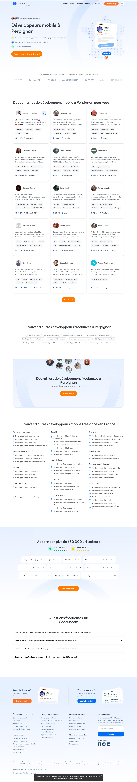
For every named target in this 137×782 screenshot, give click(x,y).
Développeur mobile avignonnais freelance (107, 468)
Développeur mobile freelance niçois (105, 474)
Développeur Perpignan (51, 335)
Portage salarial (18, 749)
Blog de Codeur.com (20, 726)
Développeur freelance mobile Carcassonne (107, 436)
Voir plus (67, 300)
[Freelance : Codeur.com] (23, 3)
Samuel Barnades (30, 113)
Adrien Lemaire (104, 188)
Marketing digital (47, 732)
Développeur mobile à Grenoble (26, 439)
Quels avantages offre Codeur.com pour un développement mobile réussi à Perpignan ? (46, 657)
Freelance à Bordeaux (77, 729)
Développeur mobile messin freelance (67, 445)
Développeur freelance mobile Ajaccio (29, 497)
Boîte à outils (17, 723)
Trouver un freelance (20, 741)
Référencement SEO (48, 723)
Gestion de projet (47, 737)
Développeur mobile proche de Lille (66, 474)
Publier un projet (111, 4)
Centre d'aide (74, 741)
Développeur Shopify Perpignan (105, 339)
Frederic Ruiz (103, 113)
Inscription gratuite (83, 4)
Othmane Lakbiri (29, 151)
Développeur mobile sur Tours (26, 487)
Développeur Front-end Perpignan (33, 339)
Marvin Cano (103, 225)
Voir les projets (68, 4)
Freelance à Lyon (75, 721)
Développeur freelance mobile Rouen (66, 486)
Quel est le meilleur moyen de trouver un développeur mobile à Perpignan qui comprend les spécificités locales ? (54, 632)
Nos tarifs (16, 721)
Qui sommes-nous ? (20, 718)
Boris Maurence (104, 151)
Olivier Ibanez (65, 225)
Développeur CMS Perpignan (54, 343)
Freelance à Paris (75, 718)
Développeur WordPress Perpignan (78, 343)
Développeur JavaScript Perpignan (80, 339)
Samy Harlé (65, 188)
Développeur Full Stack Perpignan (103, 343)
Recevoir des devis (67, 588)
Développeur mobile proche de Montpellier (107, 439)
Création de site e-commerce (51, 721)
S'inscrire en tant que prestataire (24, 744)
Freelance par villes (77, 714)
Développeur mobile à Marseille (103, 471)
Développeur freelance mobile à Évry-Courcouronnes (105, 507)
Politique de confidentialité (33, 769)
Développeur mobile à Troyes (63, 454)
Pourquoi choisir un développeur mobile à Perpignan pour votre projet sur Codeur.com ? (46, 641)
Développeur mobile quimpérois (26, 471)
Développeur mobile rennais (25, 474)
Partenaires (17, 752)
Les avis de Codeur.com (21, 729)
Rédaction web (46, 726)
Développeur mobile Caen (62, 483)
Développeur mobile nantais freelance (105, 458)
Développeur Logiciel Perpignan (73, 335)
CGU (45, 769)
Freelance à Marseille (77, 723)
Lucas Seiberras (66, 263)
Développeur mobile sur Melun (102, 494)
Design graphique (47, 729)
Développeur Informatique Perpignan (98, 335)
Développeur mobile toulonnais (103, 478)
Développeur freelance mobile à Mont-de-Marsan (68, 503)
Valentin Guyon (29, 225)
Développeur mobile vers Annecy (27, 436)
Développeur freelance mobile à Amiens (67, 464)
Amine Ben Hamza (105, 263)
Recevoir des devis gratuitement (27, 54)
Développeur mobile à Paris (101, 500)
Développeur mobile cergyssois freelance (106, 487)
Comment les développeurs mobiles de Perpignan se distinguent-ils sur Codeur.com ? (45, 649)
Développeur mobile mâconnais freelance (30, 462)
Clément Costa (29, 188)
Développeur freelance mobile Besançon (29, 455)
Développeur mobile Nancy (63, 448)
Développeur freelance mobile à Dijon (28, 458)
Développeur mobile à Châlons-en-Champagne (66, 437)
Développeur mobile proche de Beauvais (67, 470)
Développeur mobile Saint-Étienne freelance (31, 446)
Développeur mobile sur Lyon (25, 442)
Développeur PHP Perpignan (56, 339)
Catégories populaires (50, 714)
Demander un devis (20, 738)
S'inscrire (111, 734)
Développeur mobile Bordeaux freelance (67, 499)
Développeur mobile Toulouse (102, 446)
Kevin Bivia (27, 263)
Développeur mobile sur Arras (64, 467)
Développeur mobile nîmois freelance (105, 442)
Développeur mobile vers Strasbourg (66, 451)
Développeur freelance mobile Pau (65, 508)
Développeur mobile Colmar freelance (67, 442)
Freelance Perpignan (33, 335)
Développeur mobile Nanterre (102, 497)
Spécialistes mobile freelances (32, 18)
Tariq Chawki (65, 151)
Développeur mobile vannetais (26, 478)
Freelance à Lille (75, 726)
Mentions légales (18, 769)
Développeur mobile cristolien (102, 490)
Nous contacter (74, 744)
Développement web (48, 718)
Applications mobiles (48, 735)
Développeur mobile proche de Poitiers (67, 511)
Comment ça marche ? (77, 738)
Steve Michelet (66, 113)
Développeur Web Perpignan (32, 343)
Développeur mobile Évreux (63, 490)
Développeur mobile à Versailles (103, 503)
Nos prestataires (19, 747)
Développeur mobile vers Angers (103, 455)
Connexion (97, 4)
